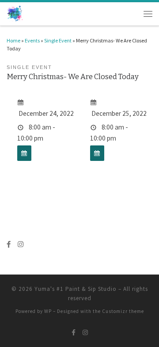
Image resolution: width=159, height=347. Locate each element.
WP (48, 311)
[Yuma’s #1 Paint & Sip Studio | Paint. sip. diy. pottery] (15, 13)
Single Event (58, 40)
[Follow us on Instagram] (20, 244)
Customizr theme (123, 311)
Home (13, 40)
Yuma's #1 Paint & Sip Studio (75, 289)
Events (32, 40)
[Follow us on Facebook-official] (9, 244)
